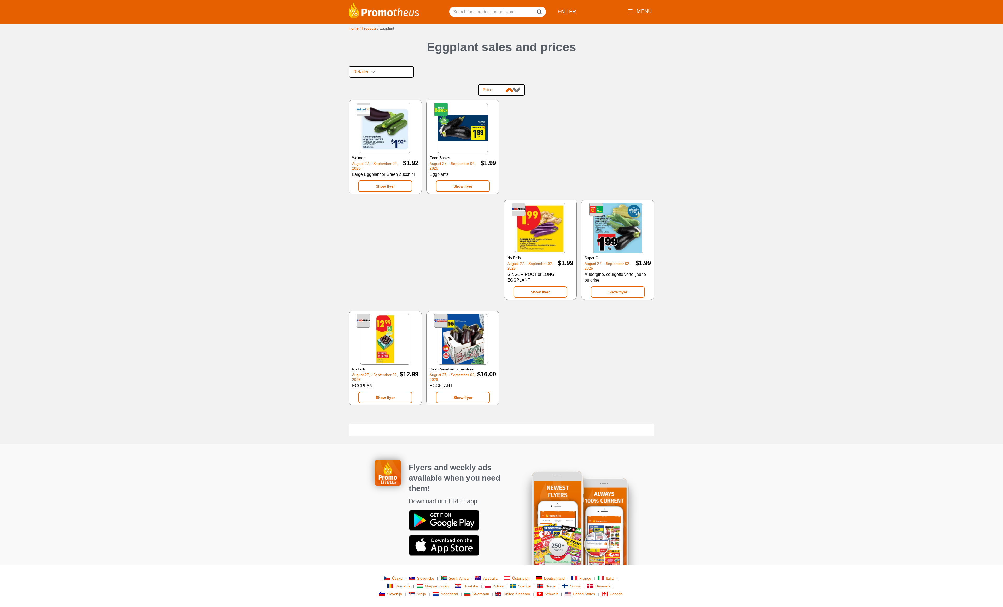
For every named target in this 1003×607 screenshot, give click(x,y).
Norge (550, 586)
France (585, 578)
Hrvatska (470, 586)
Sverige (524, 586)
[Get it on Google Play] (444, 520)
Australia (490, 578)
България (481, 594)
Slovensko (425, 578)
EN (562, 11)
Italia (610, 578)
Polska (498, 586)
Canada (616, 594)
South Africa (459, 578)
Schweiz (551, 594)
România (402, 586)
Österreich (520, 578)
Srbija (421, 594)
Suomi (575, 586)
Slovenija (394, 594)
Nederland (449, 594)
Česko (397, 578)
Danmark (602, 586)
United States (584, 594)
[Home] (384, 10)
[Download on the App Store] (444, 545)
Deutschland (554, 578)
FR (572, 11)
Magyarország (437, 586)
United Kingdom (517, 594)
